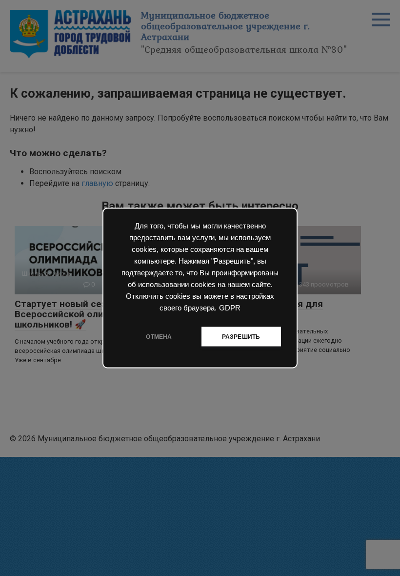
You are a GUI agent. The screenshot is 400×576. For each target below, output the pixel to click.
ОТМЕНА (159, 336)
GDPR (229, 308)
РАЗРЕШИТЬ (241, 336)
